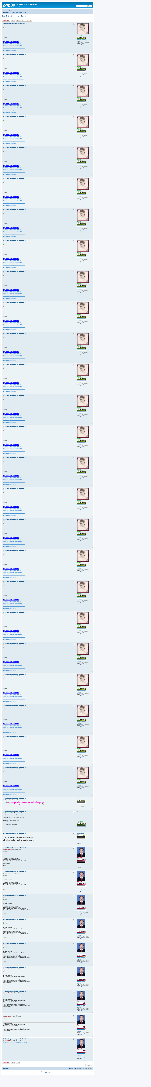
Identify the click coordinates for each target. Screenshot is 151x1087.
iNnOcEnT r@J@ (80, 821)
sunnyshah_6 (79, 35)
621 (80, 41)
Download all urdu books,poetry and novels (12, 43)
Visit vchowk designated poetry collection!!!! (12, 45)
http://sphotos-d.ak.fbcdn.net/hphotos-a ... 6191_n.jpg (15, 1042)
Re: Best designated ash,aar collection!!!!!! (14, 54)
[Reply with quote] (74, 24)
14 (79, 804)
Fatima (78, 798)
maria (8, 17)
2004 (80, 887)
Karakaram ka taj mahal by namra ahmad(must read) (14, 48)
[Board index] (9, 5)
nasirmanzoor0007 (80, 833)
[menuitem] (10, 10)
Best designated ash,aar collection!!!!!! (15, 16)
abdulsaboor (79, 857)
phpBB (43, 1071)
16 (79, 840)
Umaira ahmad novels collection (9, 50)
